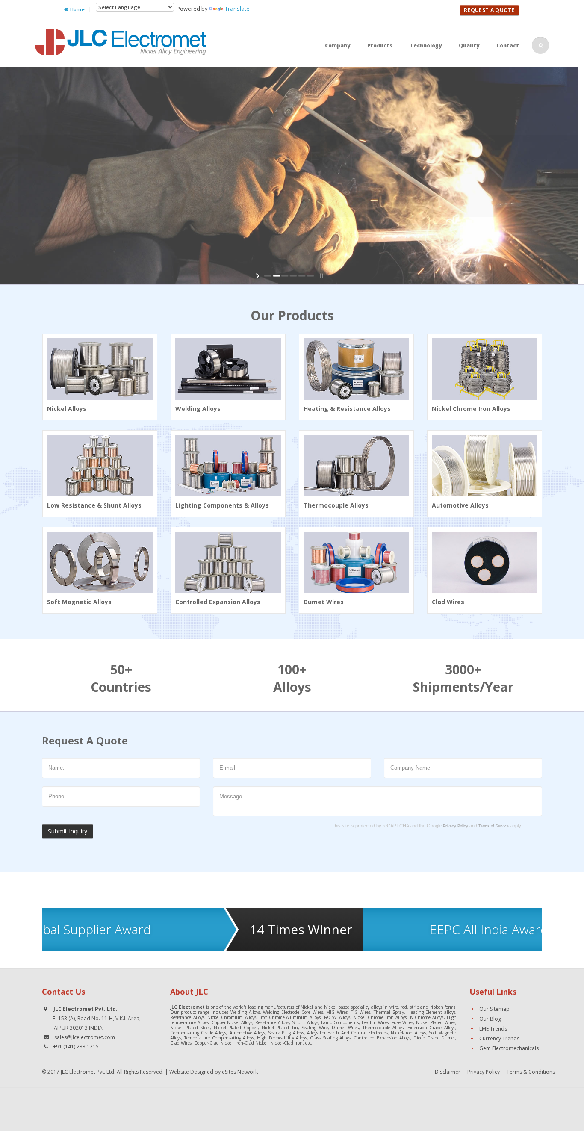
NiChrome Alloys (427, 1017)
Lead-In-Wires (375, 1022)
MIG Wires (337, 1012)
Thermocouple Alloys (383, 1028)
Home (77, 9)
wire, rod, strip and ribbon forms (422, 1007)
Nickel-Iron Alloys (408, 1033)
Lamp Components (340, 1022)
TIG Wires (361, 1012)
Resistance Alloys (187, 1017)
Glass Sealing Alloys (330, 1038)
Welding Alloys (245, 1012)
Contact (507, 45)
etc (308, 1043)
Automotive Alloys (247, 1033)
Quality (469, 45)
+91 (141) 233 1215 (76, 1046)
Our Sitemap (494, 1009)
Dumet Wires (345, 1028)
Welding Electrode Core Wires (293, 1012)
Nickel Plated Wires (435, 1022)
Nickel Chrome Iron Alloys (380, 1017)
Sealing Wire (314, 1028)
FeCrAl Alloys (337, 1017)
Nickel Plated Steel (190, 1028)
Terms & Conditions (531, 1071)
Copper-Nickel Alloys (232, 1022)
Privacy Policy (483, 1071)
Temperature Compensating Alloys (219, 1038)
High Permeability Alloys (282, 1038)
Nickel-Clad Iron (286, 1043)
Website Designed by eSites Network (213, 1071)
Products (379, 45)
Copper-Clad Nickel (213, 1043)
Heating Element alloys (431, 1012)
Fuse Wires (402, 1022)
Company (337, 45)
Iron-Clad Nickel (251, 1043)
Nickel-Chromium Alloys (231, 1017)
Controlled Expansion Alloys (382, 1038)
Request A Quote (489, 10)
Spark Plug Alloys (286, 1033)
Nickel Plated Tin (280, 1028)
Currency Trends (499, 1038)
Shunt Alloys (305, 1022)
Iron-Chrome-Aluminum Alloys (290, 1017)
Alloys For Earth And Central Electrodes (347, 1033)
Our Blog (490, 1018)
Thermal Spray (389, 1012)
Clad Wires (181, 1043)
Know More (405, 234)
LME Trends (493, 1028)
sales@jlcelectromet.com (84, 1037)
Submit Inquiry (67, 831)
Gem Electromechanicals (509, 1048)
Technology (426, 45)
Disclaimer (447, 1071)
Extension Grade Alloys (431, 1028)
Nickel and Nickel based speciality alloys (341, 1007)
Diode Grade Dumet (434, 1038)
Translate (237, 8)
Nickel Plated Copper (236, 1028)
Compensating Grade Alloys (198, 1033)
